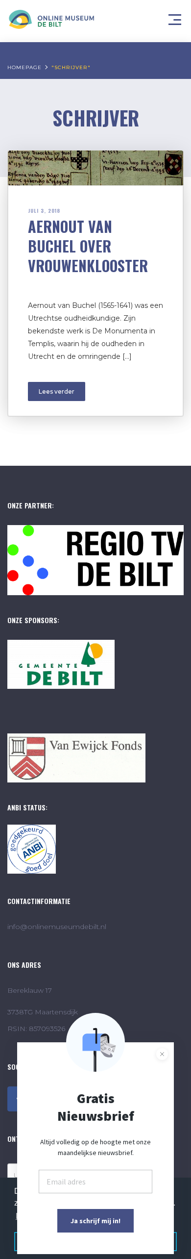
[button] (176, 17)
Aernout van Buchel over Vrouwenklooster (88, 246)
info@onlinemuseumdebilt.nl (56, 926)
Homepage (24, 67)
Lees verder (56, 391)
